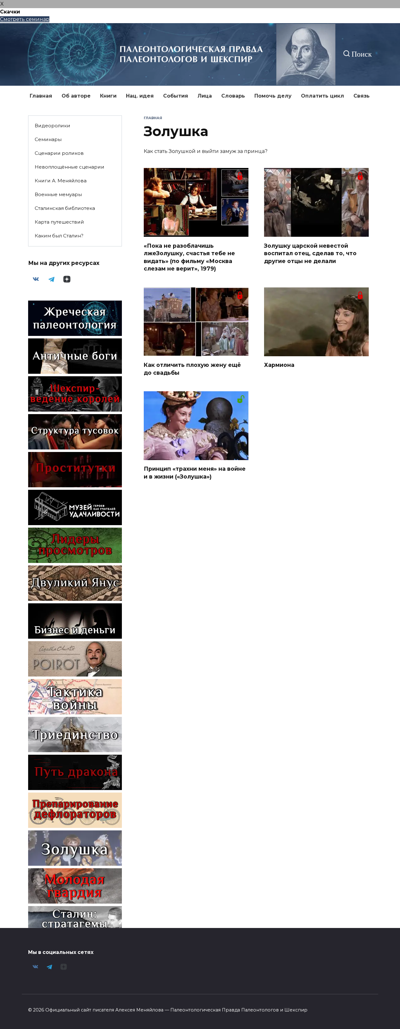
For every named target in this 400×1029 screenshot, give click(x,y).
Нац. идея (140, 96)
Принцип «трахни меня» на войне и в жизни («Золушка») (195, 472)
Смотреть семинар (24, 19)
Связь (361, 96)
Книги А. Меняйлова (61, 181)
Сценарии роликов (59, 153)
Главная (41, 96)
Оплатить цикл (322, 96)
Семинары (48, 139)
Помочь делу (273, 96)
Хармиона (279, 365)
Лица (205, 96)
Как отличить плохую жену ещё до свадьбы (192, 369)
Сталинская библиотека (65, 208)
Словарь (233, 96)
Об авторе (76, 96)
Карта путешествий (59, 222)
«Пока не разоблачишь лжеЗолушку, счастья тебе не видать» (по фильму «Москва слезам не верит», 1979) (189, 257)
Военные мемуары (58, 194)
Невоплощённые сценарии (69, 167)
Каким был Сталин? (59, 236)
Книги (108, 96)
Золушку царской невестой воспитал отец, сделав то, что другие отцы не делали (310, 253)
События (175, 96)
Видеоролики (52, 126)
